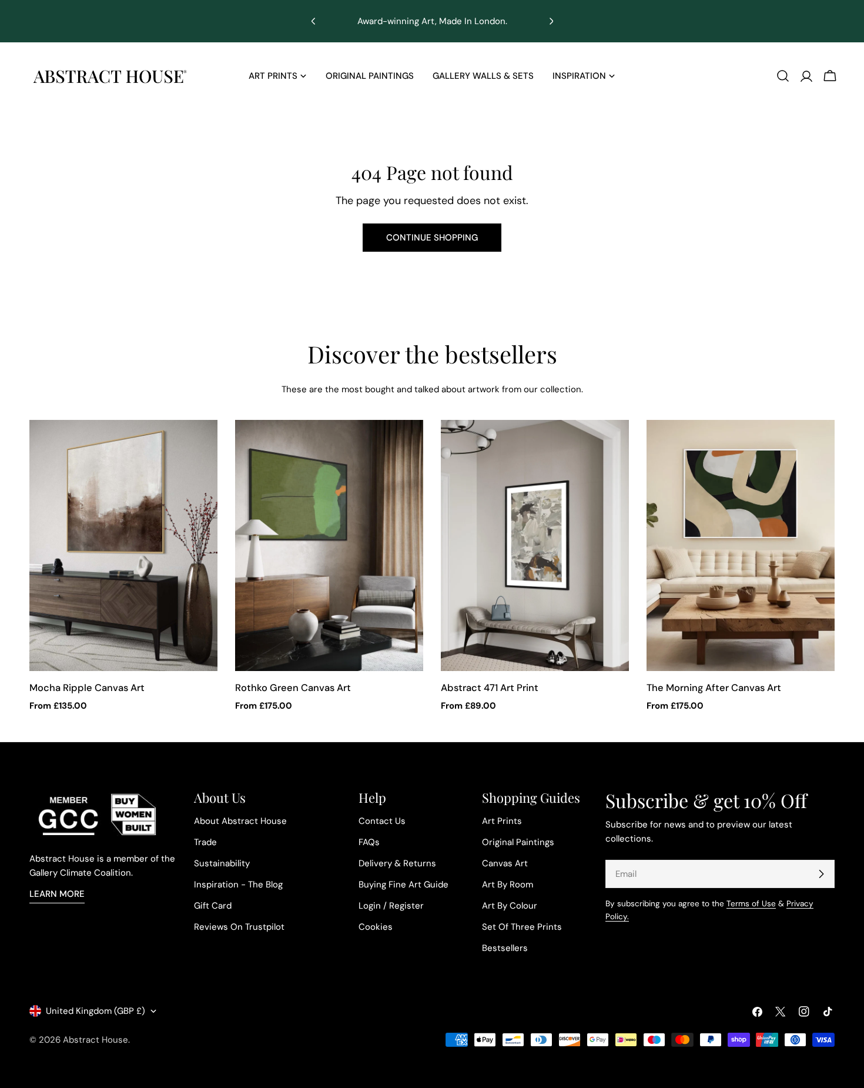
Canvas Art (505, 863)
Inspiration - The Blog (238, 884)
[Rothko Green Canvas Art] (329, 545)
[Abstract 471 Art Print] (535, 545)
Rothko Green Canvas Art (293, 688)
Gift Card (213, 906)
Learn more (57, 894)
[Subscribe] (821, 874)
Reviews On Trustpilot (239, 927)
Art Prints (502, 821)
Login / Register (391, 906)
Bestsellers (505, 948)
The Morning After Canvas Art (714, 688)
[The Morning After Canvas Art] (741, 545)
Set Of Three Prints (522, 927)
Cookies (376, 927)
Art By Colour (509, 906)
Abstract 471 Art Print (489, 688)
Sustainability (222, 863)
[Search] (783, 76)
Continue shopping (432, 237)
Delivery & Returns (397, 863)
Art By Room (507, 884)
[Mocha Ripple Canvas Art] (123, 545)
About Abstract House (240, 821)
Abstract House (95, 1040)
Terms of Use (751, 904)
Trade (205, 842)
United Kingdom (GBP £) (95, 1011)
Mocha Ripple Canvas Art (87, 688)
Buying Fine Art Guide (403, 884)
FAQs (369, 842)
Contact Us (382, 821)
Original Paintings (518, 842)
